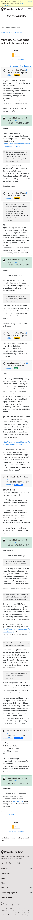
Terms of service (6, 905)
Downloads (5, 873)
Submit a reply (8, 814)
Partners (4, 888)
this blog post (18, 801)
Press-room (9, 903)
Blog (2, 903)
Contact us (17, 905)
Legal (3, 878)
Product (4, 868)
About (3, 883)
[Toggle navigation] (29, 9)
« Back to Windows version (11, 33)
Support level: (8, 75)
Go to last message (16, 59)
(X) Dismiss (29, 1)
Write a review (19, 903)
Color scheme (6, 897)
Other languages (8, 892)
